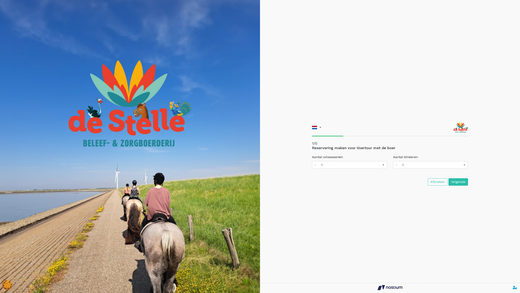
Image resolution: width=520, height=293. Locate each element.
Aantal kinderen (405, 157)
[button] (316, 127)
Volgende (458, 182)
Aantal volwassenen (327, 157)
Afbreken (437, 182)
